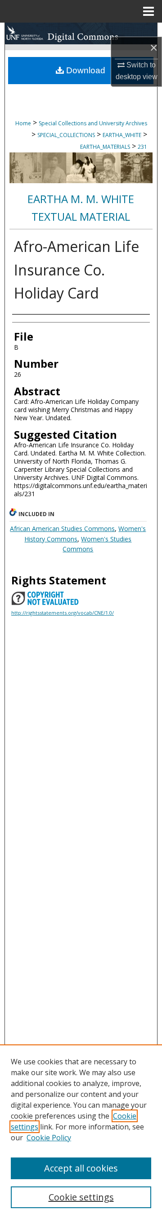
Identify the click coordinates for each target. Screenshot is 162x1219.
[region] (81, 1131)
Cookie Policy (49, 1138)
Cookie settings (81, 1197)
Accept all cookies (81, 1168)
